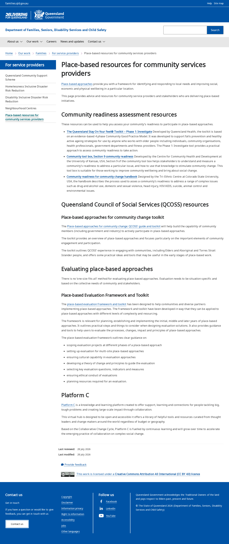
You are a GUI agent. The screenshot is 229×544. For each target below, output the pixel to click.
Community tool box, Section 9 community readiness (100, 156)
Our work (24, 53)
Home (9, 53)
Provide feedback (75, 464)
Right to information (72, 514)
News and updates (72, 41)
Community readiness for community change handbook (102, 176)
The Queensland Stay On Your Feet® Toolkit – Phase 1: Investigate (109, 131)
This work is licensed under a (138, 474)
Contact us (17, 524)
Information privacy (72, 508)
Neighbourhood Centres (20, 108)
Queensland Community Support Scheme (26, 77)
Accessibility (68, 519)
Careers (51, 41)
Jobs (63, 525)
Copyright (66, 496)
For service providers (65, 53)
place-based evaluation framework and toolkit (96, 304)
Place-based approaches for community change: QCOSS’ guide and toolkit (113, 226)
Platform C (68, 405)
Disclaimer (67, 502)
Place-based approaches (77, 84)
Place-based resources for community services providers (24, 117)
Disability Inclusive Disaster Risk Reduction (26, 99)
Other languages (70, 531)
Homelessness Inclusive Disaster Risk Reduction (26, 88)
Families (41, 53)
